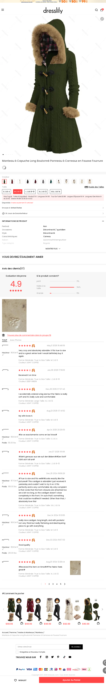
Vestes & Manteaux (26, 632)
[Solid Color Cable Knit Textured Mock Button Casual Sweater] (82, 180)
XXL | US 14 (55, 191)
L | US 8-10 (30, 191)
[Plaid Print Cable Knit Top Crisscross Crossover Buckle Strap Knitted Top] (74, 180)
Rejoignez (76, 647)
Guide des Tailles (96, 187)
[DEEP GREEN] (4, 180)
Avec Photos (15, 340)
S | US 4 (6, 191)
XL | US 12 (43, 191)
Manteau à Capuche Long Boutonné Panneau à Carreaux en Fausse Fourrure (34, 635)
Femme (13, 632)
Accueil (5, 632)
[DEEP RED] (12, 180)
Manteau (39, 632)
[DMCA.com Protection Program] (89, 669)
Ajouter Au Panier (71, 680)
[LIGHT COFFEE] (20, 180)
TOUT (4, 340)
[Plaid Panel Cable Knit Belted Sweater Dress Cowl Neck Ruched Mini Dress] (66, 180)
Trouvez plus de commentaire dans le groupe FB (29, 335)
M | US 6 (17, 191)
